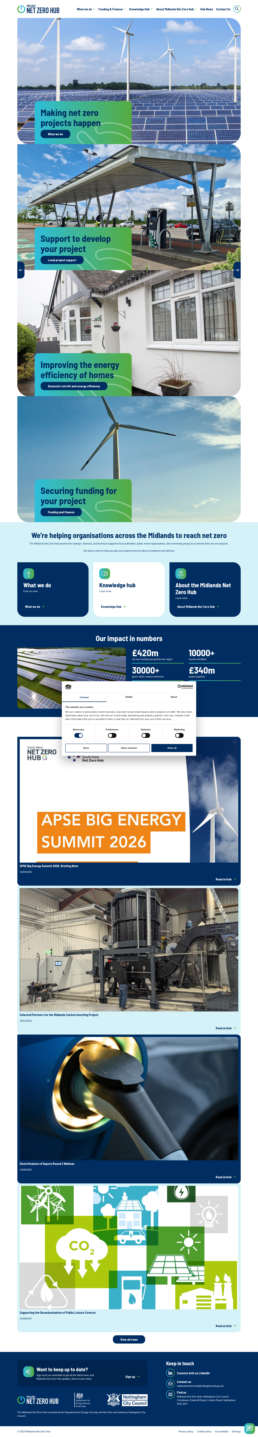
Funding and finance (61, 512)
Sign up (132, 1376)
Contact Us (223, 9)
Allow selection (129, 748)
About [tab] (174, 697)
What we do (84, 9)
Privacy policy (186, 1431)
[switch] (112, 735)
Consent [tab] (84, 697)
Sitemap (236, 1431)
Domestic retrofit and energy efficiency (74, 386)
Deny (86, 748)
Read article (226, 879)
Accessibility (221, 1431)
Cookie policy (204, 1431)
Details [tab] (129, 697)
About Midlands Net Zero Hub (175, 9)
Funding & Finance (111, 9)
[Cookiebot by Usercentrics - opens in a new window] (180, 687)
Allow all (171, 748)
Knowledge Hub (139, 9)
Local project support (62, 260)
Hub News (206, 9)
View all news (129, 1339)
